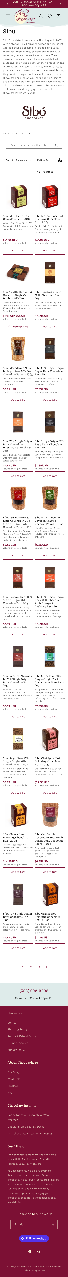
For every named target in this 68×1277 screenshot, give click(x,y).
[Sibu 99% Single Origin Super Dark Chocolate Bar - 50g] (50, 349)
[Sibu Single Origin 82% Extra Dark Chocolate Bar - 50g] (50, 422)
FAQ (10, 1092)
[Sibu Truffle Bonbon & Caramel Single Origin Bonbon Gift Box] (18, 273)
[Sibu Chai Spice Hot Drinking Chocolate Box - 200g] (50, 739)
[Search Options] (58, 145)
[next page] (46, 967)
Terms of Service (18, 1043)
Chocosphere (22, 1266)
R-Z (24, 133)
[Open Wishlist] (49, 16)
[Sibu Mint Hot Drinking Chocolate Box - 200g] (18, 196)
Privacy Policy (17, 1049)
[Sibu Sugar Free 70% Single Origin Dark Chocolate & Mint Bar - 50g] (50, 657)
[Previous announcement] (7, 4)
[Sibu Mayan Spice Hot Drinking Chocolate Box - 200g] (50, 196)
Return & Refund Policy (22, 1036)
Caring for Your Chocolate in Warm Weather (29, 1117)
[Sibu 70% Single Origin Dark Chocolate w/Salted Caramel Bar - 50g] (18, 422)
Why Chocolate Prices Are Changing (30, 1133)
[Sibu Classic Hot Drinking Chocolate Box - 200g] (18, 815)
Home (6, 133)
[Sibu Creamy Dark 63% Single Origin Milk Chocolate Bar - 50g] (18, 578)
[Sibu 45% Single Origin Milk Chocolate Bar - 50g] (50, 273)
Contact (12, 1022)
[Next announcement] (61, 4)
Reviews (13, 1085)
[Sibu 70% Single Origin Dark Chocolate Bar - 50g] (18, 894)
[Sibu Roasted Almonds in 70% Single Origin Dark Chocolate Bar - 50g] (18, 657)
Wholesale (14, 1079)
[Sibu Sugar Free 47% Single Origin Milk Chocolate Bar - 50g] (18, 739)
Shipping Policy (17, 1029)
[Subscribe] (53, 1224)
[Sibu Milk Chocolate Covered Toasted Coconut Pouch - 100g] (50, 498)
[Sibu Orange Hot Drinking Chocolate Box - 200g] (50, 894)
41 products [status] (45, 172)
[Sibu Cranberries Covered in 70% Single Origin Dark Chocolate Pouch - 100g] (50, 815)
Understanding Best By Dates (26, 1126)
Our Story (14, 1072)
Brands (15, 133)
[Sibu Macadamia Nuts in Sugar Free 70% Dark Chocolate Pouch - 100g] (18, 349)
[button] (8, 16)
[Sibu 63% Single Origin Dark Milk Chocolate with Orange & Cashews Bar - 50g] (50, 578)
